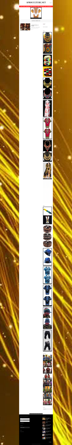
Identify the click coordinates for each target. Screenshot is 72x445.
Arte (21, 6)
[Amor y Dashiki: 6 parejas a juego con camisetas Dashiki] (47, 376)
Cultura (24, 6)
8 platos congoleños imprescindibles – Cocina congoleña (48, 419)
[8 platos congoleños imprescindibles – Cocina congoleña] (43, 418)
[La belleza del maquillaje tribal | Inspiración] (43, 425)
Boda (45, 6)
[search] (51, 2)
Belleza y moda (27, 6)
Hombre (31, 6)
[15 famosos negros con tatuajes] (43, 422)
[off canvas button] (20, 2)
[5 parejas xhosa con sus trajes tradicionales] (43, 428)
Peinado (38, 6)
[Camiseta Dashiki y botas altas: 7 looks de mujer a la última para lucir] (47, 395)
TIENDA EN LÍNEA (34, 6)
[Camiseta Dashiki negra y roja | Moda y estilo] (47, 370)
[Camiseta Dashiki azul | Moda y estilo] (47, 357)
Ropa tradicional (42, 6)
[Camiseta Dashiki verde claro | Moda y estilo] (47, 389)
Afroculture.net (36, 2)
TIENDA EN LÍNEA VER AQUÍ (47, 98)
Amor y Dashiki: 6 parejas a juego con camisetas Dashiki (47, 378)
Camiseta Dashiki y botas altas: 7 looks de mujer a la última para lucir (47, 397)
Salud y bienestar (49, 6)
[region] (36, 13)
